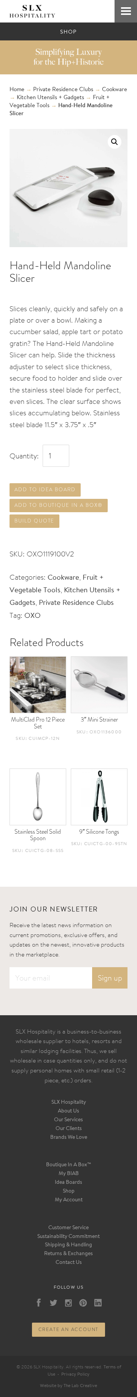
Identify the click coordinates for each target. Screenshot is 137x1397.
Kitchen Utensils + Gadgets (50, 98)
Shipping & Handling (68, 1245)
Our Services (68, 1120)
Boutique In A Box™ (68, 1165)
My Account (69, 1200)
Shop (69, 1191)
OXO (32, 616)
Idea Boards (68, 1182)
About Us (68, 1111)
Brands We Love (68, 1137)
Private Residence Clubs (63, 90)
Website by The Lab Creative (68, 1386)
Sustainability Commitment (68, 1236)
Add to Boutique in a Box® (58, 505)
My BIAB (69, 1174)
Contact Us (69, 1262)
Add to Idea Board (45, 489)
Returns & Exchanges (68, 1254)
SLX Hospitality (68, 1102)
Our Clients (69, 1129)
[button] (114, 142)
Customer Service (68, 1228)
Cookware (114, 90)
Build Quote (34, 520)
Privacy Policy (75, 1374)
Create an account (68, 1329)
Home (17, 90)
